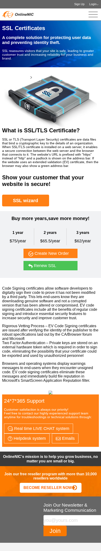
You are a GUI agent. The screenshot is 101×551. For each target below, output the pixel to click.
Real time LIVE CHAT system (41, 428)
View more (19, 77)
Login (93, 4)
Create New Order (51, 253)
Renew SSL (44, 265)
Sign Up (79, 4)
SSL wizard (25, 200)
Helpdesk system (29, 438)
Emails (68, 438)
